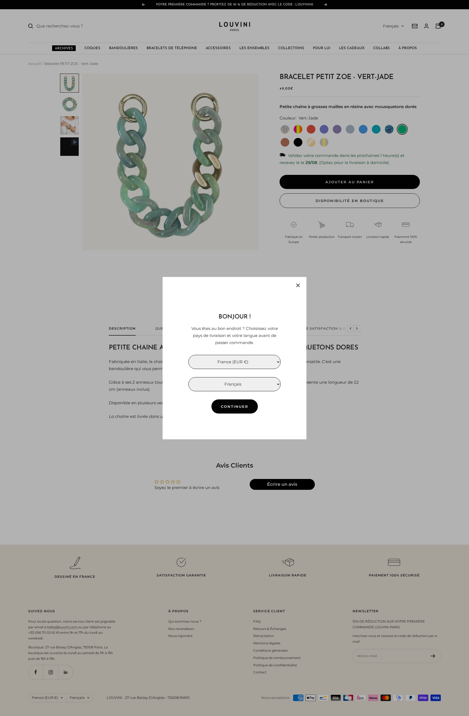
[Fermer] (298, 285)
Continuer (234, 406)
